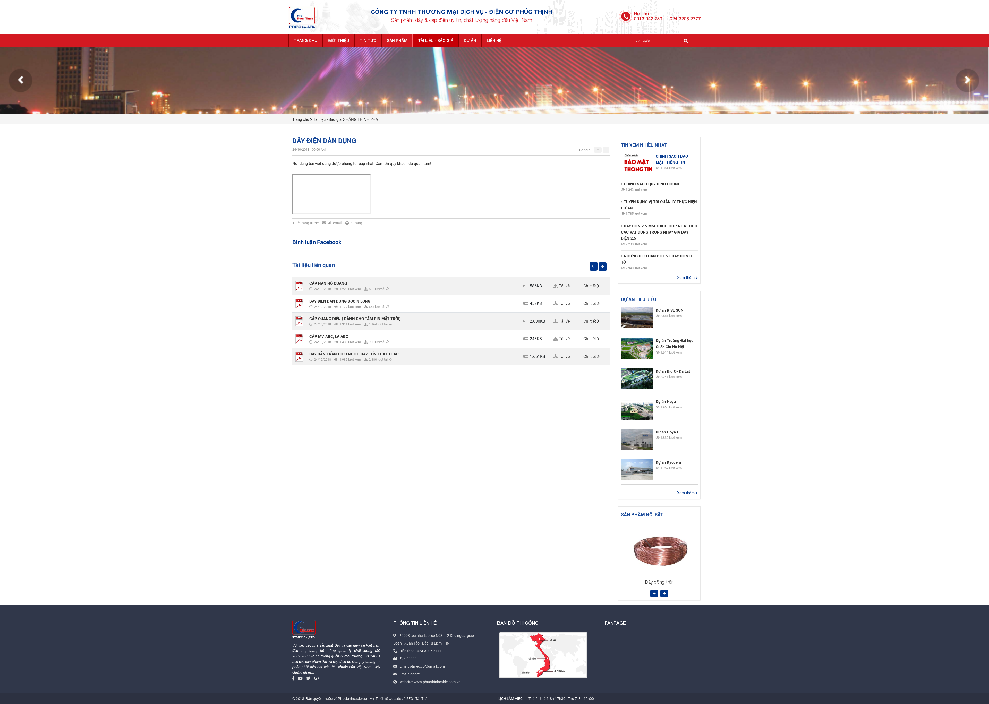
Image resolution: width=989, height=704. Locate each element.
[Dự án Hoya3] (637, 439)
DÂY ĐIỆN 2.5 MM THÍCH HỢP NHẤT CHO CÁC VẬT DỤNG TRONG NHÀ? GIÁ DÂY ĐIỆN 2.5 (659, 232)
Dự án (470, 40)
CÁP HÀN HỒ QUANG (328, 283)
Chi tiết (590, 286)
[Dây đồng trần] (659, 551)
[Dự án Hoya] (637, 409)
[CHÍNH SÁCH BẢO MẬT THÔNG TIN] (637, 163)
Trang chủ (305, 40)
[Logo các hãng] (494, 80)
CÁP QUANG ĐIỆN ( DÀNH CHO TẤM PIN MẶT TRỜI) (354, 318)
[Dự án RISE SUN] (637, 317)
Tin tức (368, 40)
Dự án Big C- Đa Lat (673, 371)
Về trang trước (307, 223)
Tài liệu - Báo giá (435, 40)
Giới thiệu (338, 40)
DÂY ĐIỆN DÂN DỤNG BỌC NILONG (339, 301)
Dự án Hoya (666, 401)
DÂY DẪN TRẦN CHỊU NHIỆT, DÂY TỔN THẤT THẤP (354, 354)
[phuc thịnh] (304, 628)
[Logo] (301, 16)
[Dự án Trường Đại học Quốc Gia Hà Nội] (637, 348)
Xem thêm (686, 277)
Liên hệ (494, 40)
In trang (355, 223)
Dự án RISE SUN (670, 310)
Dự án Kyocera (668, 462)
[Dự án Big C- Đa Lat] (637, 378)
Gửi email (334, 223)
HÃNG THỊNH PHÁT (363, 119)
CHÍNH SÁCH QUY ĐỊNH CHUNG (652, 184)
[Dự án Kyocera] (637, 469)
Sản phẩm (397, 40)
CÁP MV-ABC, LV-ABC (328, 336)
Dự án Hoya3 (667, 432)
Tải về (564, 286)
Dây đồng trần (659, 582)
